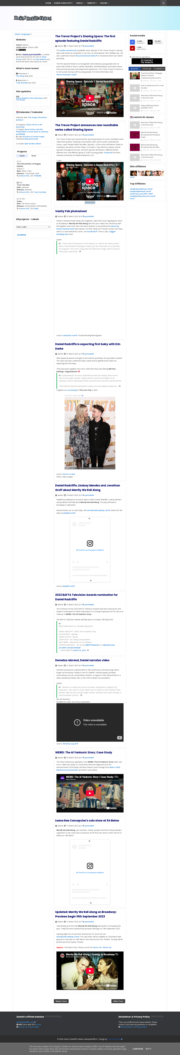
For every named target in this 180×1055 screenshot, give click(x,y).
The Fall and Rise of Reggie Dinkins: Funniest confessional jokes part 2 (151, 75)
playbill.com (68, 513)
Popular (147, 69)
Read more (90, 202)
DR (150, 194)
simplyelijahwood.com (140, 191)
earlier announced (68, 50)
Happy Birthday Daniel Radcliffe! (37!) (149, 106)
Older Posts (118, 1001)
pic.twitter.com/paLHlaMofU (70, 647)
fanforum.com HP (138, 194)
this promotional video (85, 56)
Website (91, 3)
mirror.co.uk (68, 474)
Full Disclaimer (126, 1027)
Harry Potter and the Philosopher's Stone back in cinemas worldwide (32, 131)
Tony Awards (22, 83)
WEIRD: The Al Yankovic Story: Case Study (83, 752)
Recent (34, 155)
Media (79, 3)
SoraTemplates (114, 1039)
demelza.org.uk (70, 744)
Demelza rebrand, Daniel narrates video (82, 660)
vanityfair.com (69, 335)
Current (22, 155)
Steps (36, 208)
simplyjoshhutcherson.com (142, 196)
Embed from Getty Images (73, 395)
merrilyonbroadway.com (98, 510)
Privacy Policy (141, 1027)
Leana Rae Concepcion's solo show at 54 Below (87, 820)
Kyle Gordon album (32, 143)
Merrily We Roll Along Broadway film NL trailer (150, 146)
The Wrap (20, 76)
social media (28, 1027)
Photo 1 (96, 947)
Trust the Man (40, 192)
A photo (107, 152)
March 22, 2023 (80, 650)
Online (103, 3)
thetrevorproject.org (65, 74)
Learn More (138, 1049)
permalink (89, 46)
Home (48, 3)
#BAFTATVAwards (92, 645)
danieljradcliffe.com (25, 1022)
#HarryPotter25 (31, 139)
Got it (148, 1049)
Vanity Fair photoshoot (71, 211)
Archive (21, 234)
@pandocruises (109, 645)
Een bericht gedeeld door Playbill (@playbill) (90, 575)
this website (41, 59)
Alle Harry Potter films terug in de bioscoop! (151, 96)
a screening (71, 390)
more (132, 177)
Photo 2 (106, 947)
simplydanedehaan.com (140, 189)
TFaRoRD (37, 176)
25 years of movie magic (34, 136)
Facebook (91, 231)
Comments (159, 69)
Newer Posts (61, 1001)
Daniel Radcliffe (63, 3)
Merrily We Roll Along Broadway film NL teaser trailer (150, 134)
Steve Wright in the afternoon (29, 98)
